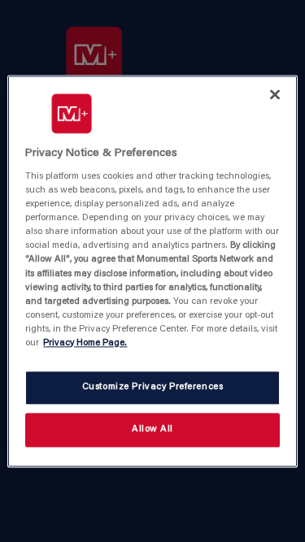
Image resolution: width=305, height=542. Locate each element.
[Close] (275, 94)
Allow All (152, 429)
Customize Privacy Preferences (153, 387)
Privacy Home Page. (85, 343)
